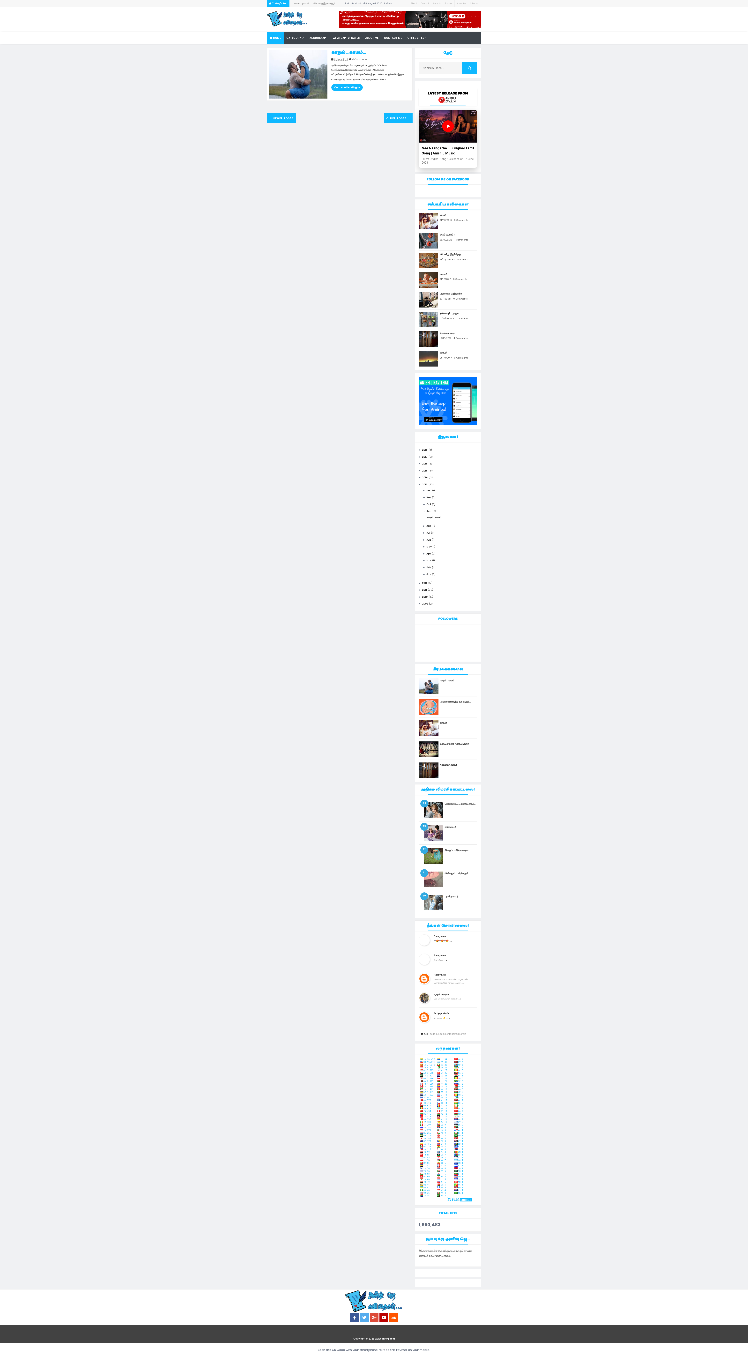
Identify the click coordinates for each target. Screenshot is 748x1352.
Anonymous (440, 936)
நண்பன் (443, 352)
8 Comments (359, 59)
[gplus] (374, 1318)
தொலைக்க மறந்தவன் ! (451, 293)
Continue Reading (345, 87)
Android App (318, 38)
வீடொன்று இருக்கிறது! (305, 3)
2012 (424, 583)
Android (437, 3)
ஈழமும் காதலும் (441, 994)
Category (294, 38)
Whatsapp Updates (346, 38)
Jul (428, 532)
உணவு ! (323, 3)
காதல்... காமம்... (348, 52)
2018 (425, 449)
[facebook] (354, 1318)
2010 (425, 596)
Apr (428, 553)
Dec (428, 490)
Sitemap (474, 3)
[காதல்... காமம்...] (298, 73)
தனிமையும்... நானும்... (450, 313)
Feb (428, 567)
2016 (425, 463)
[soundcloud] (393, 1318)
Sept (429, 511)
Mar (428, 560)
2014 (425, 477)
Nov (428, 497)
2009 (425, 603)
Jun (428, 539)
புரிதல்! (443, 215)
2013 (425, 484)
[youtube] (383, 1318)
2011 (424, 589)
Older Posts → (398, 118)
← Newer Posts (281, 118)
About (414, 3)
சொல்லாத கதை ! (448, 333)
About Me (371, 38)
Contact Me (393, 38)
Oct (428, 504)
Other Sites (416, 38)
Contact (425, 3)
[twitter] (364, 1318)
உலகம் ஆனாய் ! (447, 234)
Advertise (461, 3)
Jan (428, 574)
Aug (428, 526)
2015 (425, 470)
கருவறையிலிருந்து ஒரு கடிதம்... (455, 701)
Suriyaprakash (441, 1013)
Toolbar (449, 3)
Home (277, 38)
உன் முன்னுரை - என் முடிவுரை (454, 743)
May (429, 546)
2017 (425, 456)
